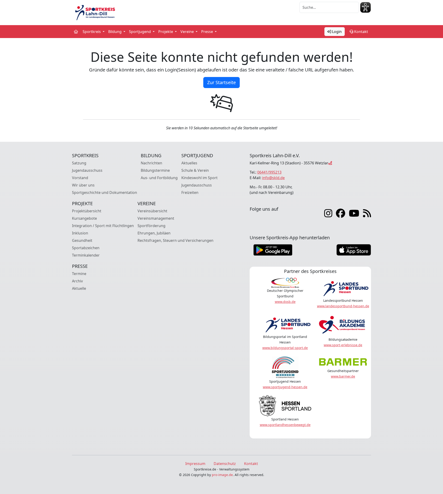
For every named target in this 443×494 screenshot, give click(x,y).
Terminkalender (86, 255)
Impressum (195, 463)
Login (336, 31)
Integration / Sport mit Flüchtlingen (103, 225)
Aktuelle (79, 288)
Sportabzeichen (85, 247)
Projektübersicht (86, 210)
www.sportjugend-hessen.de (285, 387)
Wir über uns (83, 185)
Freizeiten (189, 192)
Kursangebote (84, 218)
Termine (79, 273)
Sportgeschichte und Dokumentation (104, 192)
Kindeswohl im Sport (199, 177)
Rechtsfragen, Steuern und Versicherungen (175, 240)
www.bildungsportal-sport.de (285, 348)
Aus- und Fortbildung (159, 177)
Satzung (79, 163)
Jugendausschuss (87, 170)
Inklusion (80, 233)
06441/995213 (269, 172)
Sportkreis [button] (92, 31)
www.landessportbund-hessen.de (343, 306)
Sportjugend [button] (140, 31)
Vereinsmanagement (156, 218)
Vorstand (80, 177)
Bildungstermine (155, 170)
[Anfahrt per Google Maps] (330, 163)
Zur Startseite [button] (221, 82)
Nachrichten (151, 163)
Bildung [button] (115, 31)
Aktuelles (189, 163)
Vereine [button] (187, 31)
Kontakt (360, 31)
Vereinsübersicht (152, 210)
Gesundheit (82, 240)
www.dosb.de (285, 301)
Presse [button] (207, 31)
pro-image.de (222, 475)
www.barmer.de (343, 376)
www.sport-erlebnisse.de (343, 345)
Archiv (77, 281)
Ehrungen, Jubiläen (154, 233)
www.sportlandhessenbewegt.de (285, 425)
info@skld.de (273, 177)
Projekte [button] (166, 31)
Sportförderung (151, 225)
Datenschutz (225, 463)
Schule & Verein (195, 170)
